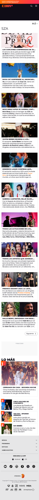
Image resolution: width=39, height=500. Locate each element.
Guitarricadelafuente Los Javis (10, 1)
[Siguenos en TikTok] (11, 467)
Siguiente (30, 334)
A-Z (34, 23)
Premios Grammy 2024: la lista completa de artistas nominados (17, 289)
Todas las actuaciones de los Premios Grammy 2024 (16, 229)
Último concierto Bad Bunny (10, 2)
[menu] (36, 6)
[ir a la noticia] (19, 40)
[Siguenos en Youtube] (5, 467)
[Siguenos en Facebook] (22, 467)
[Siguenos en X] (28, 467)
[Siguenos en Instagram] (16, 467)
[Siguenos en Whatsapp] (33, 467)
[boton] (28, 440)
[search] (31, 6)
